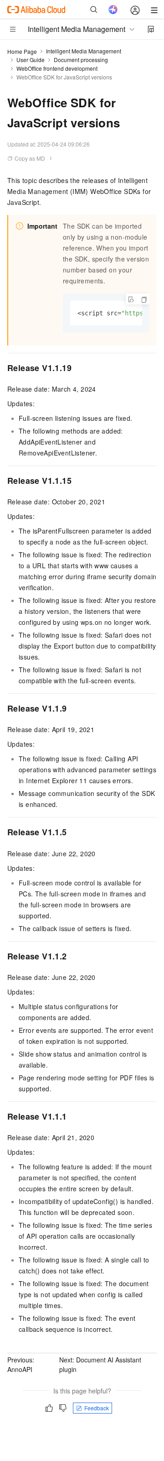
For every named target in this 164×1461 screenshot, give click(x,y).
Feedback (96, 1408)
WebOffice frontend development (56, 68)
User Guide (30, 59)
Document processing (81, 59)
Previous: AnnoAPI (20, 1364)
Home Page (22, 51)
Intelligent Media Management (83, 51)
